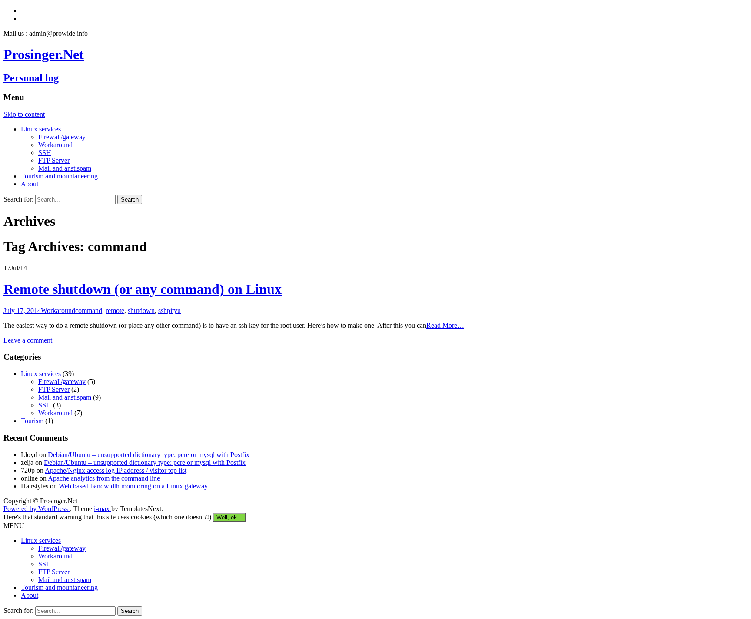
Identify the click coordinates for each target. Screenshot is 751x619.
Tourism (32, 420)
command (88, 310)
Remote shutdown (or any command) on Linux (142, 289)
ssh (162, 310)
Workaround (55, 144)
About (29, 184)
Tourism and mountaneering (59, 176)
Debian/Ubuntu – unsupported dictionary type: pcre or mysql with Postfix (148, 454)
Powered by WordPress (36, 508)
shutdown (141, 310)
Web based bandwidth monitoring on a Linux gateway (133, 486)
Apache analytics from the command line (104, 478)
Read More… (445, 325)
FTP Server (54, 160)
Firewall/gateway (62, 137)
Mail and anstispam (64, 168)
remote (115, 310)
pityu (174, 310)
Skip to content (24, 114)
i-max (102, 508)
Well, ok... (229, 517)
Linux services (41, 129)
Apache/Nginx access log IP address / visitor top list (115, 470)
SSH (44, 152)
